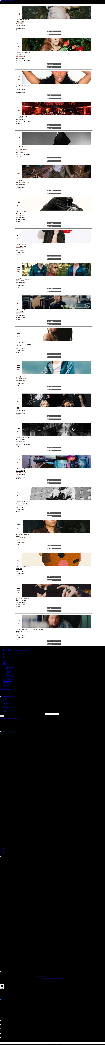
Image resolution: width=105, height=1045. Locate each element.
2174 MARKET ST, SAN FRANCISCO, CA (15, 650)
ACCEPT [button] (10, 983)
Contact (5, 686)
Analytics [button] (2, 1027)
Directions (8, 671)
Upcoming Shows (7, 703)
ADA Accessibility (6, 689)
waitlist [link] (49, 95)
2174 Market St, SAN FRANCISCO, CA (10, 718)
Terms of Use (52, 978)
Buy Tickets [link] (50, 31)
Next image (3, 700)
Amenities (8, 670)
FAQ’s (4, 704)
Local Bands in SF (10, 679)
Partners (8, 672)
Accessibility (61, 978)
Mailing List (9, 675)
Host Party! (6, 685)
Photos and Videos (10, 676)
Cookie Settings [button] (4, 983)
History (8, 665)
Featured (8, 678)
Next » (5, 646)
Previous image (3, 699)
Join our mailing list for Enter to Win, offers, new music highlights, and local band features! (22, 714)
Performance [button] (3, 1023)
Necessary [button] (2, 998)
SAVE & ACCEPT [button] (4, 1040)
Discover (5, 682)
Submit (2, 715)
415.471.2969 (6, 649)
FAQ (4, 663)
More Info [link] (49, 34)
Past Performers (10, 667)
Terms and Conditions (48, 1043)
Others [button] (1, 1036)
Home (4, 661)
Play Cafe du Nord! (8, 707)
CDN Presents (6, 683)
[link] (56, 18)
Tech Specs (9, 668)
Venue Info (5, 664)
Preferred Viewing (7, 681)
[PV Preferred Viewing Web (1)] (8, 696)
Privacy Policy (44, 978)
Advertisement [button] (3, 1031)
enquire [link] (49, 125)
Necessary (4, 1000)
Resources (5, 674)
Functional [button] (2, 1019)
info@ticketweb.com (41, 976)
